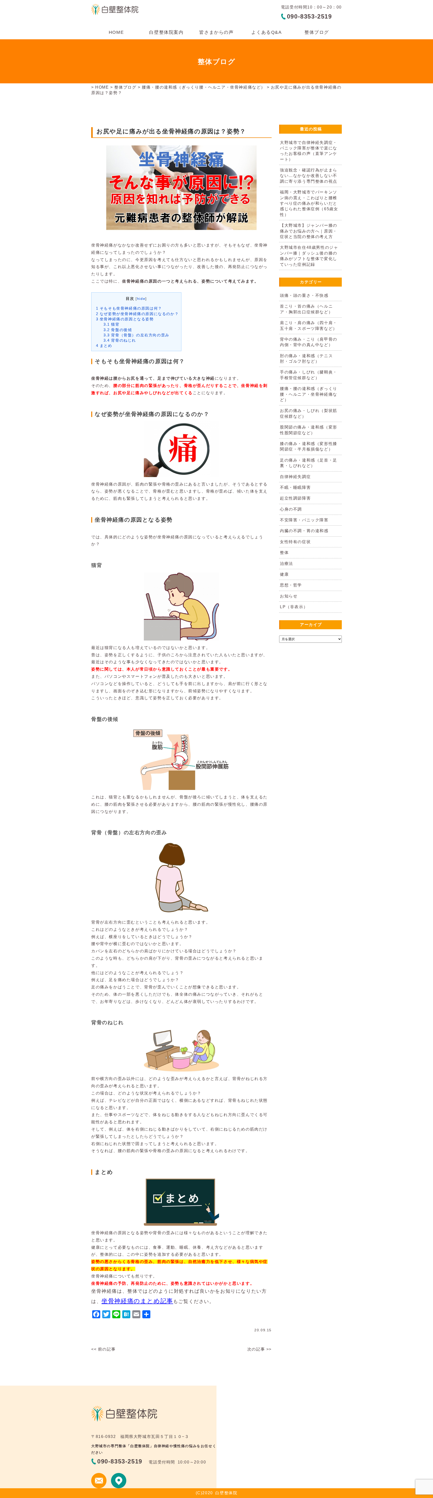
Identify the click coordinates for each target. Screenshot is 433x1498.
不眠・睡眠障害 (295, 487)
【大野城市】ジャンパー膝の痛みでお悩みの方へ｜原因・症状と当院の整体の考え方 (308, 231)
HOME (116, 32)
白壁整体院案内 (166, 32)
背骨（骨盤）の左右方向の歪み (136, 335)
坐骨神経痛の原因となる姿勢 (125, 319)
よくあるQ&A (266, 32)
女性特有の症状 (295, 542)
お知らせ (288, 596)
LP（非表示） (294, 607)
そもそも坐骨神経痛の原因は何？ (129, 308)
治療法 (286, 563)
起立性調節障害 (295, 498)
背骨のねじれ (119, 340)
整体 (284, 552)
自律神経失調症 (295, 477)
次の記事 (256, 1349)
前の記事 (107, 1349)
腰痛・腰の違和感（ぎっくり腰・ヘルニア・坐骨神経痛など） (203, 87)
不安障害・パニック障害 (304, 520)
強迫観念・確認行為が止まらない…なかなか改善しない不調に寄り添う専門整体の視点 (308, 175)
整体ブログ (316, 32)
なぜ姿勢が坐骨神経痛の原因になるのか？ (137, 314)
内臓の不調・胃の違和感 (304, 531)
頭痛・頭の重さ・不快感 (304, 295)
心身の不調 (291, 509)
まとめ (104, 345)
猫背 (111, 324)
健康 (284, 574)
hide (141, 299)
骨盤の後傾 (117, 330)
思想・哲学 (291, 585)
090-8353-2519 (309, 16)
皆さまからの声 (216, 32)
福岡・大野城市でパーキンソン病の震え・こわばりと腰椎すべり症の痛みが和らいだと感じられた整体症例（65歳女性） (309, 203)
